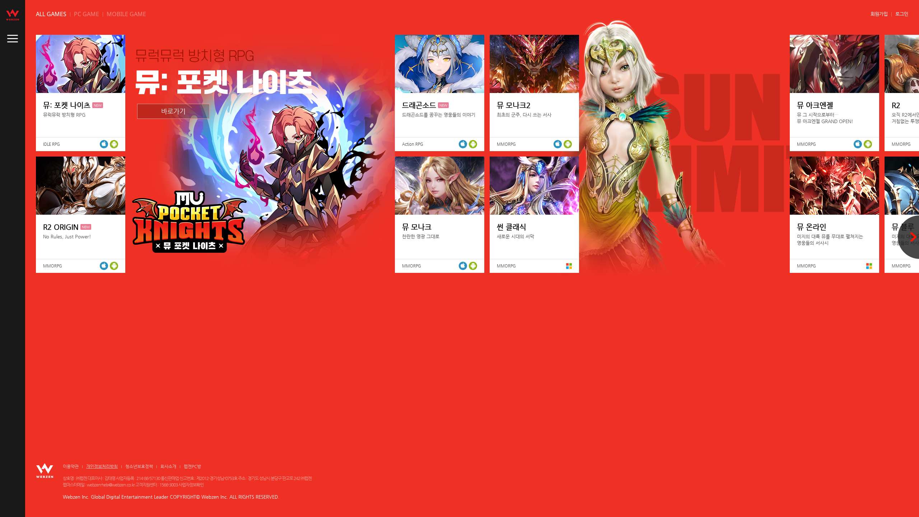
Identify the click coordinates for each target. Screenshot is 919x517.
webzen (12, 14)
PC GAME (86, 14)
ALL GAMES (51, 14)
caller (12, 39)
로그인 (901, 14)
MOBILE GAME (126, 14)
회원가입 (879, 14)
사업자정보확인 (191, 484)
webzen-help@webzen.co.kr (111, 484)
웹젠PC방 (192, 466)
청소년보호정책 (139, 466)
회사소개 (168, 466)
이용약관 (71, 466)
